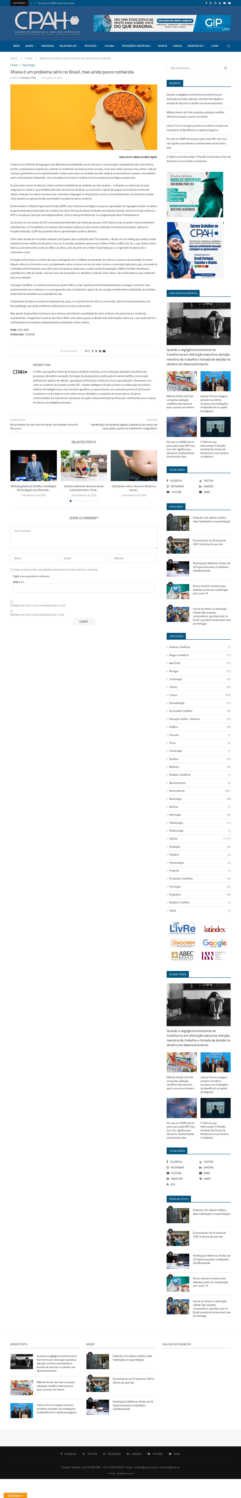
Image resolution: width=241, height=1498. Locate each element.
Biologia (200, 671)
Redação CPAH (28, 77)
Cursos (177, 46)
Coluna (109, 46)
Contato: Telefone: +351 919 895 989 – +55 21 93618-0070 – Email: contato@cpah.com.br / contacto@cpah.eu (120, 1467)
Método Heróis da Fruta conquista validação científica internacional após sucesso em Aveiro (180, 401)
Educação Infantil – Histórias (200, 719)
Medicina (200, 766)
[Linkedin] (220, 3)
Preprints (200, 870)
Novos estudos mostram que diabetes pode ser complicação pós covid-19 (210, 589)
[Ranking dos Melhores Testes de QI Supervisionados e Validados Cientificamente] (178, 568)
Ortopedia (200, 846)
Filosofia (200, 735)
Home (13, 58)
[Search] (229, 46)
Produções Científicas (136, 46)
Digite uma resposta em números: (31, 576)
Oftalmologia (200, 830)
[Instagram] (215, 3)
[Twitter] (210, 3)
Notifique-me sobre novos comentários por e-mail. (38, 605)
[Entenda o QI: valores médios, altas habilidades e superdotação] (178, 523)
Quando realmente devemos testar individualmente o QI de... (84, 488)
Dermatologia (200, 703)
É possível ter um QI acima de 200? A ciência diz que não (209, 542)
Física (200, 743)
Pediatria (200, 854)
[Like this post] (88, 351)
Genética (200, 759)
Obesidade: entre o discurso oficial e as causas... (134, 488)
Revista (162, 46)
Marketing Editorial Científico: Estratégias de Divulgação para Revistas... (33, 488)
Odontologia (200, 822)
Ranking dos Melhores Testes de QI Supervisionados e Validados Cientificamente (211, 566)
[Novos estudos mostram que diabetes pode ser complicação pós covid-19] (178, 591)
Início (16, 46)
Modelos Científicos (200, 774)
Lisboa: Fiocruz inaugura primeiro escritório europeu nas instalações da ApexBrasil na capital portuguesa (214, 403)
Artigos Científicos (200, 655)
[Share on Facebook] (92, 351)
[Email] (229, 3)
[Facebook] (206, 3)
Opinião (200, 838)
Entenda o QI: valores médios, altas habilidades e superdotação (211, 519)
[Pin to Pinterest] (100, 351)
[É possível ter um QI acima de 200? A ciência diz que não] (178, 546)
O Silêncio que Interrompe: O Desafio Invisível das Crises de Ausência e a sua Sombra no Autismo (215, 449)
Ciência (200, 687)
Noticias (200, 806)
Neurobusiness (200, 783)
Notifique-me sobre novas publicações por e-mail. (37, 614)
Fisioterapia (200, 750)
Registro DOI (195, 46)
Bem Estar (200, 663)
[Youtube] (224, 3)
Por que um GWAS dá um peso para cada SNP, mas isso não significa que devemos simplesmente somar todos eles (197, 143)
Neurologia (200, 799)
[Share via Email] (104, 351)
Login (214, 46)
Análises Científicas (200, 647)
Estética (200, 727)
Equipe (29, 46)
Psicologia (200, 886)
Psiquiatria (200, 894)
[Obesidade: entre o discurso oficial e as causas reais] (134, 465)
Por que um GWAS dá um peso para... (57, 3)
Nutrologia (200, 814)
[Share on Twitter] (96, 351)
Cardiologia (200, 679)
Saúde (200, 910)
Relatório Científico (200, 902)
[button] (31, 3)
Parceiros (47, 46)
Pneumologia (200, 862)
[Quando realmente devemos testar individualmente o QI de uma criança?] (84, 465)
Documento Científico (200, 711)
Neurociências (200, 790)
